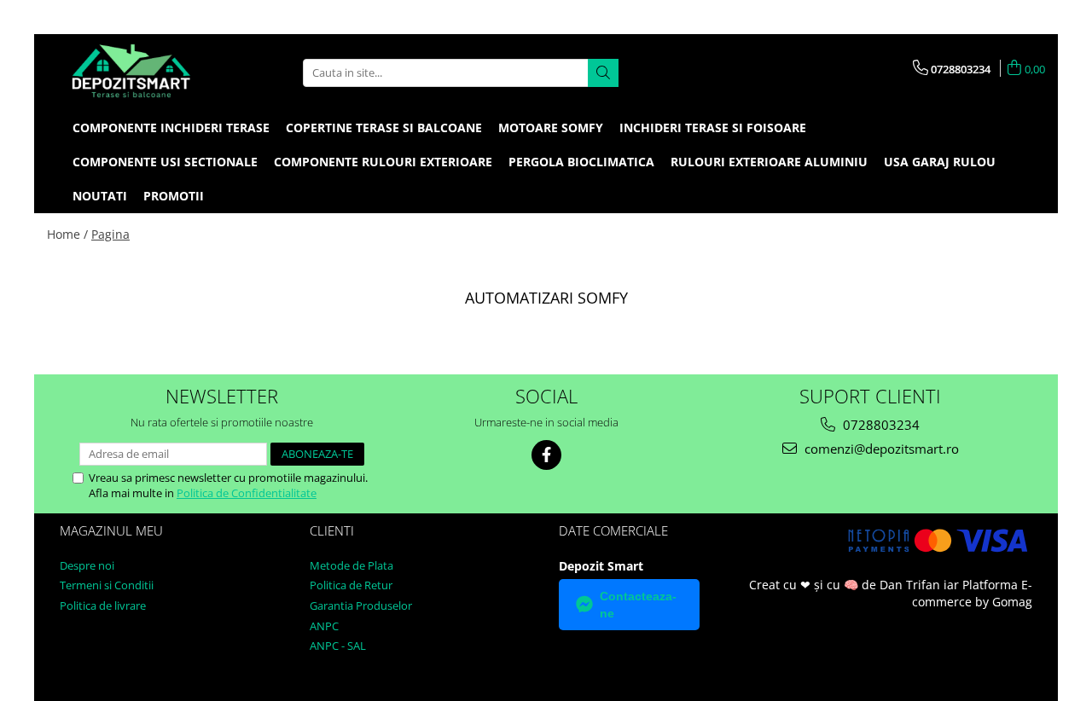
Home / (67, 234)
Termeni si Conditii (107, 585)
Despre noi (87, 565)
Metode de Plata (351, 565)
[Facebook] (546, 455)
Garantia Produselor (361, 605)
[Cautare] (603, 73)
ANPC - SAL (338, 645)
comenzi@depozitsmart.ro (880, 448)
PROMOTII (173, 196)
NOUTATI (100, 196)
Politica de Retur (351, 585)
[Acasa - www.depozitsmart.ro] (132, 72)
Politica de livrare (103, 605)
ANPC (324, 626)
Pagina (110, 234)
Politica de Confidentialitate (247, 493)
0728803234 (879, 424)
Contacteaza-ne (638, 604)
